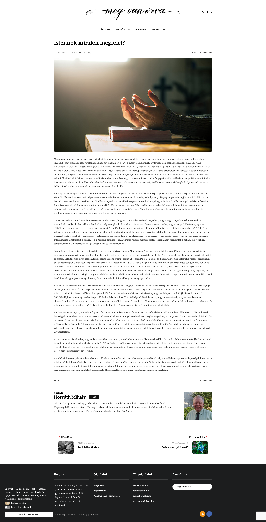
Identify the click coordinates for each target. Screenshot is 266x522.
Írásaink (106, 29)
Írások (94, 397)
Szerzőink (121, 29)
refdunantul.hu (141, 491)
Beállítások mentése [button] (28, 514)
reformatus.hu (140, 485)
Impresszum (158, 29)
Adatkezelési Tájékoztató (107, 496)
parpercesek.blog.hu (143, 501)
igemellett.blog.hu (142, 496)
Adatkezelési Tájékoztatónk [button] (18, 498)
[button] (7, 503)
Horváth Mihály (84, 52)
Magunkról (141, 29)
